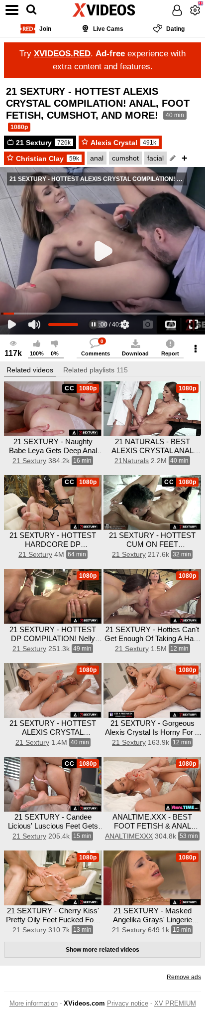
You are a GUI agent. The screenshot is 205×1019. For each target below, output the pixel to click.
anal (96, 158)
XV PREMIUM (175, 1003)
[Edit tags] (172, 158)
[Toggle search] (31, 10)
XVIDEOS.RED (62, 53)
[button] (30, 370)
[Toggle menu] (12, 10)
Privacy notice (127, 1003)
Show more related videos (102, 949)
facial (155, 158)
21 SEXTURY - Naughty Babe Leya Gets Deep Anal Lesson (53, 450)
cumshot (125, 158)
